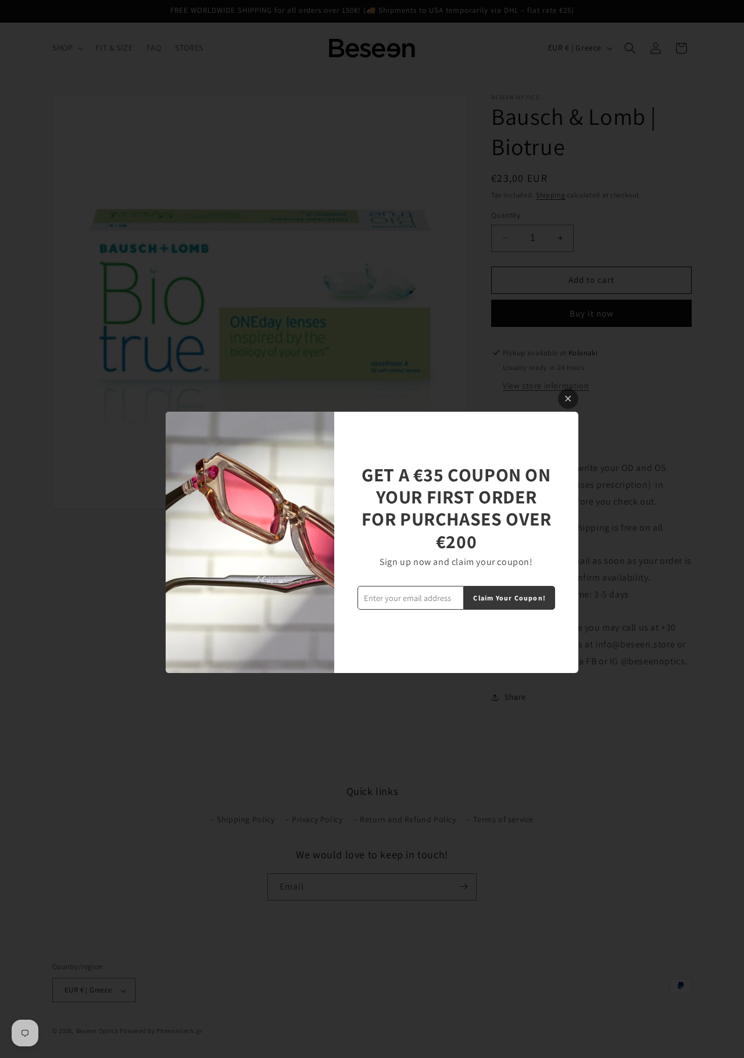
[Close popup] (568, 398)
